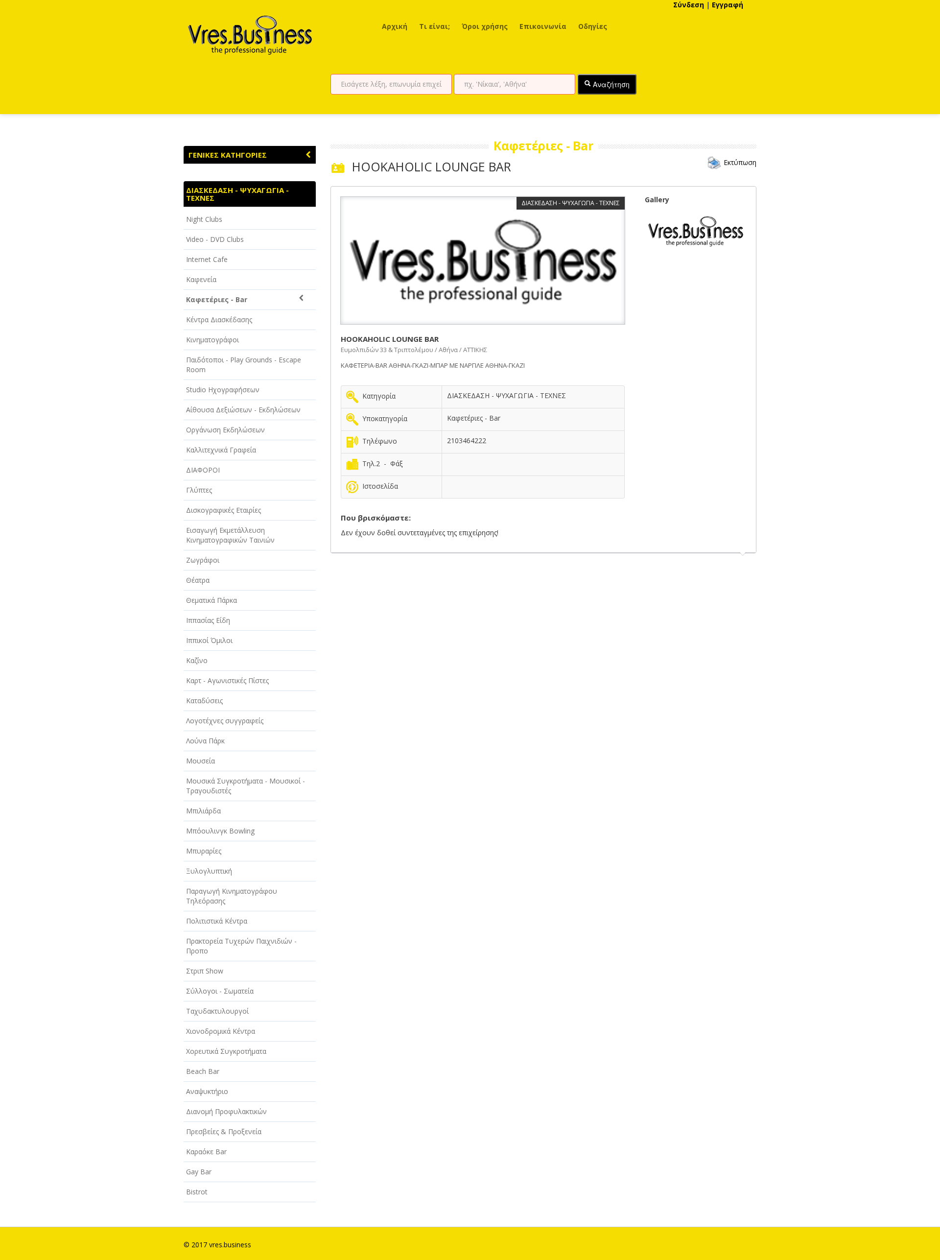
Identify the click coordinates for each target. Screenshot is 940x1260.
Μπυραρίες (203, 851)
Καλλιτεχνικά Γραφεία (221, 449)
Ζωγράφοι (202, 560)
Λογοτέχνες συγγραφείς (224, 720)
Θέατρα (198, 580)
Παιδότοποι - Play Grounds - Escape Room (243, 364)
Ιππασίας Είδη (208, 620)
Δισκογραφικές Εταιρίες (223, 510)
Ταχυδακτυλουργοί (217, 1011)
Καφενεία (201, 279)
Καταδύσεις (204, 700)
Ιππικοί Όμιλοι (209, 640)
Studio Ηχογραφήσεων (222, 389)
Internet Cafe (207, 259)
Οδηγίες (592, 26)
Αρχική (394, 26)
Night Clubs (204, 219)
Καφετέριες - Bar (216, 299)
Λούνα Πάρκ (205, 740)
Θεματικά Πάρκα (211, 600)
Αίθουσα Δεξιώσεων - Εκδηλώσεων (243, 409)
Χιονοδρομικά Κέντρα (220, 1031)
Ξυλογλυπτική (209, 871)
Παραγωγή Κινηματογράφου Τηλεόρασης (231, 895)
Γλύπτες (199, 490)
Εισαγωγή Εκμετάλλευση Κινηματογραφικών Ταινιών (230, 535)
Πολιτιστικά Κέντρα (216, 921)
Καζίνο (197, 660)
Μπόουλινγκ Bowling (220, 830)
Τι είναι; (434, 26)
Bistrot (197, 1191)
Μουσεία (200, 760)
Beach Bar (202, 1071)
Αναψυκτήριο (207, 1091)
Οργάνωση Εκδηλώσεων (225, 429)
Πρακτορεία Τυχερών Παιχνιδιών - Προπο (241, 945)
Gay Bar (199, 1171)
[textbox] (391, 84)
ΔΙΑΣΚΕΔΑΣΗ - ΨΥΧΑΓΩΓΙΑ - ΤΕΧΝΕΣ (237, 194)
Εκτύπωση (740, 162)
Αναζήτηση (610, 84)
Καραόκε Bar (206, 1151)
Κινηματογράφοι (212, 339)
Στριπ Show (204, 970)
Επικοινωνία (542, 26)
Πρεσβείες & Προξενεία (223, 1131)
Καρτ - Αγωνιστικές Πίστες (227, 680)
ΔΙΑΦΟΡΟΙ (203, 470)
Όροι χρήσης (485, 26)
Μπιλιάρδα (203, 810)
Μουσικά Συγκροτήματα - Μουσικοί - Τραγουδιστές (245, 785)
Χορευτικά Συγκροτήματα (226, 1051)
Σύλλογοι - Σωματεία (220, 991)
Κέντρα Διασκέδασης (219, 319)
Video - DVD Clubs (215, 239)
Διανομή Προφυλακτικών (226, 1111)
